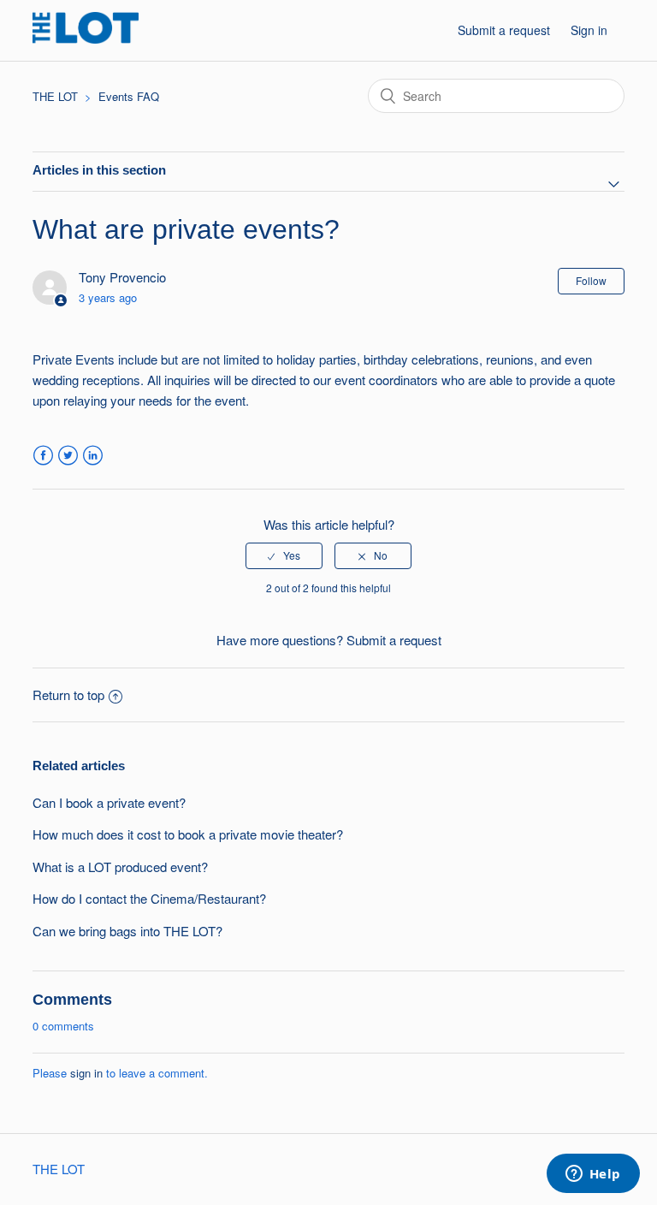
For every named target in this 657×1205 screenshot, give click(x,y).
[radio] (284, 555)
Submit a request (504, 30)
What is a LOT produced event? (120, 867)
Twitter (68, 455)
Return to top (68, 694)
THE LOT (55, 96)
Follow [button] (591, 280)
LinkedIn (93, 455)
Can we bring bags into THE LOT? (127, 931)
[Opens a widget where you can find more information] (593, 1175)
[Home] (85, 38)
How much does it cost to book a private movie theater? (188, 834)
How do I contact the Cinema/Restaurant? (149, 898)
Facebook (43, 455)
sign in (86, 1073)
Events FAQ (128, 96)
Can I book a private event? (109, 802)
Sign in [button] (589, 30)
